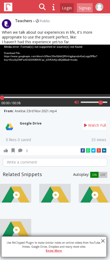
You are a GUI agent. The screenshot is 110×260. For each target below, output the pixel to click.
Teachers (23, 21)
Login (67, 7)
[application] (55, 69)
